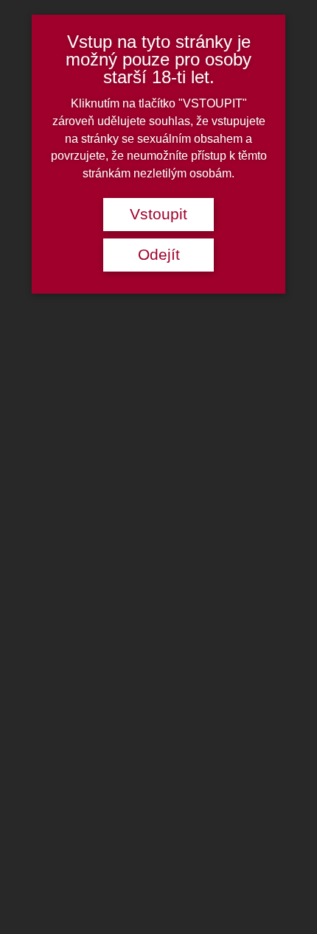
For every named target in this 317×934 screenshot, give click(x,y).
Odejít (159, 254)
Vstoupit (158, 214)
